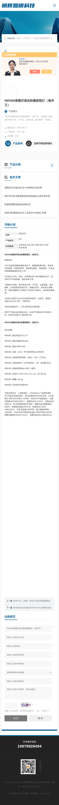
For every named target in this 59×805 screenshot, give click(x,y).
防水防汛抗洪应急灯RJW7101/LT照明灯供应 (32, 608)
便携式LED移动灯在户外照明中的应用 (23, 188)
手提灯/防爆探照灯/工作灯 (45, 38)
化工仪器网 (23, 793)
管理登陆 (34, 793)
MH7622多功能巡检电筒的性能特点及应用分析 (27, 196)
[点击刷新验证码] (25, 705)
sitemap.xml (44, 793)
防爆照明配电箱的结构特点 (18, 204)
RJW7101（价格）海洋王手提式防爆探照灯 (31, 601)
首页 (19, 38)
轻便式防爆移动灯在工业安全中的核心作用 (25, 213)
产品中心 (27, 38)
